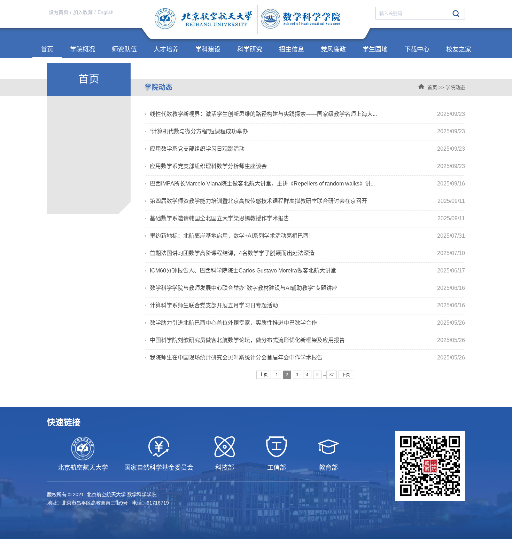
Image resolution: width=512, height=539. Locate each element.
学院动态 (455, 87)
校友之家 (458, 49)
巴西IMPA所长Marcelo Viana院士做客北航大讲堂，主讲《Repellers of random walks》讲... (262, 184)
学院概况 (82, 49)
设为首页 (58, 12)
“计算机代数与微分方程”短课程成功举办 (199, 131)
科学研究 (249, 49)
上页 (263, 374)
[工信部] (276, 446)
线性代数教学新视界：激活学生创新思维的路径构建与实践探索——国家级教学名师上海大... (263, 114)
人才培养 (166, 49)
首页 (47, 49)
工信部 (276, 467)
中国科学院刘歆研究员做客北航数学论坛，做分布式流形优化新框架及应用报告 (247, 340)
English (106, 12)
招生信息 (291, 49)
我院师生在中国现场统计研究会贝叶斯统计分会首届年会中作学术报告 (236, 357)
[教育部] (328, 446)
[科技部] (224, 446)
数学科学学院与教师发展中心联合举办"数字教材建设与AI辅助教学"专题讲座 (244, 288)
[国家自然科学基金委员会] (159, 446)
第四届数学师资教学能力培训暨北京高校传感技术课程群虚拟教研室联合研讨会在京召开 (258, 201)
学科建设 (207, 49)
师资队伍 (124, 49)
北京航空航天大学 (83, 467)
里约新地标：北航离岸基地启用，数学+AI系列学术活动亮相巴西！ (232, 236)
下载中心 (416, 49)
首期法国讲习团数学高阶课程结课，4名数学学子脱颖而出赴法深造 (232, 253)
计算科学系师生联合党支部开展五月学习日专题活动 (214, 305)
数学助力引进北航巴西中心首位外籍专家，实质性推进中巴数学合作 (233, 323)
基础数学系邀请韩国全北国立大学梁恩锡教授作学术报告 (219, 218)
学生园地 (375, 49)
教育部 (328, 467)
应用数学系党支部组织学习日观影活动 (197, 149)
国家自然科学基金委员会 (158, 467)
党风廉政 (333, 49)
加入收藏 (83, 12)
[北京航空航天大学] (83, 448)
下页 (346, 374)
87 (331, 374)
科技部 (224, 467)
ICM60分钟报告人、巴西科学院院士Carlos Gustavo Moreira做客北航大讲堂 (243, 271)
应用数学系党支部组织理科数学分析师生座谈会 (208, 166)
